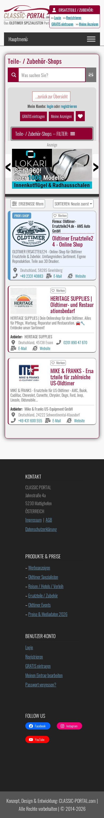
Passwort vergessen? (40, 684)
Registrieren (73, 17)
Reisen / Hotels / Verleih (45, 586)
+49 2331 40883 (31, 276)
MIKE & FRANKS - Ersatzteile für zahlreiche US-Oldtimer (72, 377)
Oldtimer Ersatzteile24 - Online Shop (72, 241)
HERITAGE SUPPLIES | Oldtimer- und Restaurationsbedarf (72, 304)
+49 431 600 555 (30, 420)
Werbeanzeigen (39, 567)
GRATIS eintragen (62, 24)
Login (57, 17)
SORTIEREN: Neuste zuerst (72, 203)
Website (80, 276)
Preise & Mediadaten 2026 (47, 614)
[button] (41, 134)
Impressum (33, 520)
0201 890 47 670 (75, 342)
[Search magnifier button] (13, 75)
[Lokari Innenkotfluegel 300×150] (52, 170)
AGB (49, 520)
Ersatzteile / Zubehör (43, 595)
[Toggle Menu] (91, 38)
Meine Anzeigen (88, 24)
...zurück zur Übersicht (51, 96)
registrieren (69, 106)
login (50, 106)
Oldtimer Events (39, 605)
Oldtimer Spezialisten (43, 577)
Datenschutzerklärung (41, 529)
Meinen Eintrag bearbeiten (44, 675)
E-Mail (58, 276)
